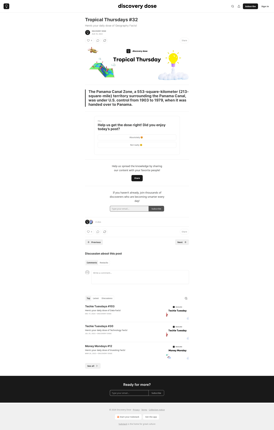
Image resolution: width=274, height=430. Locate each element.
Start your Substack (129, 416)
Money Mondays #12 (98, 346)
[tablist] (97, 263)
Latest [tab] (96, 298)
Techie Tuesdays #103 (100, 306)
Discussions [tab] (107, 298)
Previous (96, 242)
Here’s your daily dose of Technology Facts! (106, 330)
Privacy (136, 409)
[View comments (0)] (98, 40)
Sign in (265, 6)
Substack (123, 424)
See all (90, 365)
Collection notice (157, 409)
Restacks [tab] (104, 262)
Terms (144, 409)
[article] (137, 312)
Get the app (151, 416)
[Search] (232, 6)
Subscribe (250, 6)
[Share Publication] (239, 6)
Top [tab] (88, 298)
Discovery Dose (99, 31)
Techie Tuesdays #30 (99, 326)
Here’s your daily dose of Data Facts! (103, 310)
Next (180, 242)
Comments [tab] (92, 262)
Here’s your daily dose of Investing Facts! (105, 350)
